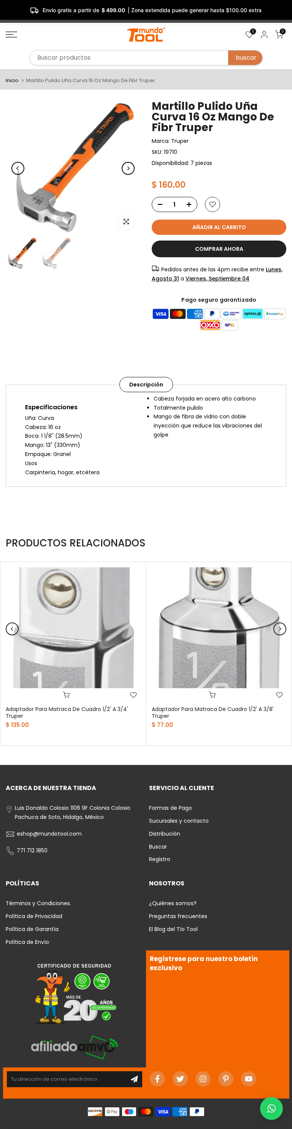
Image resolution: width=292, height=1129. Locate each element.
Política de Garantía (32, 929)
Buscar (158, 846)
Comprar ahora (219, 249)
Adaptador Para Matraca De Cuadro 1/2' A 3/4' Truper (67, 712)
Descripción (146, 384)
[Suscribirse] (134, 1079)
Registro (159, 859)
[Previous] (17, 168)
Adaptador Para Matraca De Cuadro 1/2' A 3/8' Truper (213, 712)
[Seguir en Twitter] (180, 1078)
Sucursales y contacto (179, 821)
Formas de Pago (170, 808)
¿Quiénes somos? (173, 903)
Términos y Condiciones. (38, 903)
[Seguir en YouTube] (248, 1078)
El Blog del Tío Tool (173, 929)
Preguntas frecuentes (178, 916)
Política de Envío (27, 942)
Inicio (12, 80)
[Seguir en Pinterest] (225, 1078)
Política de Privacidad (34, 916)
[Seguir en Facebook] (157, 1078)
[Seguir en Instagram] (203, 1078)
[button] (271, 1108)
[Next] (128, 168)
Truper (180, 141)
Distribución (164, 834)
